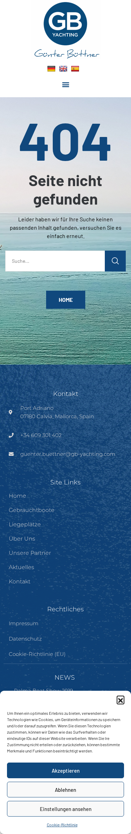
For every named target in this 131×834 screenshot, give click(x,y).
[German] (51, 69)
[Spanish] (75, 69)
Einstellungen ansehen (66, 809)
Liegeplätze (25, 524)
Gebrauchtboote (31, 510)
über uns (22, 538)
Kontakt (19, 581)
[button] (120, 699)
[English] (63, 69)
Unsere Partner (30, 553)
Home (66, 299)
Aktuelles (21, 567)
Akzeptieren (66, 770)
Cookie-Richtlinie (62, 824)
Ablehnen (65, 790)
